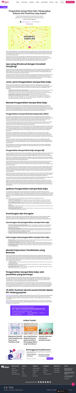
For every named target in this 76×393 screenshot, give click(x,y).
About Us (51, 2)
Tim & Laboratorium (47, 373)
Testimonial (14, 372)
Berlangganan (50, 358)
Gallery (17, 2)
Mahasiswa (45, 370)
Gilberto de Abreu (26, 22)
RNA (23, 372)
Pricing (37, 2)
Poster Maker (24, 2)
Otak (23, 368)
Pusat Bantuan (57, 372)
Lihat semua (24, 375)
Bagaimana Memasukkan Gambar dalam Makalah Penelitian (69, 372)
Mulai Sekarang (70, 2)
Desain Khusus (57, 370)
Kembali (4, 7)
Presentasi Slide (36, 368)
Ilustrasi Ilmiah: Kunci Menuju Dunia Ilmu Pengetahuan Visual (68, 369)
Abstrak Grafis (36, 370)
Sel (22, 370)
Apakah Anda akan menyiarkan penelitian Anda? (45, 338)
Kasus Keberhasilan (16, 373)
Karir (71, 389)
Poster (34, 373)
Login (62, 2)
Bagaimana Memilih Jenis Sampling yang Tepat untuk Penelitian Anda (15, 339)
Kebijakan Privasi (50, 389)
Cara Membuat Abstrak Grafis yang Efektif (69, 376)
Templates (31, 2)
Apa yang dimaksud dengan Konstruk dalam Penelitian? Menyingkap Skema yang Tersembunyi (30, 340)
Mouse (23, 373)
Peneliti (44, 372)
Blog (57, 2)
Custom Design (44, 2)
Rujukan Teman (15, 370)
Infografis (35, 372)
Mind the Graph (9, 295)
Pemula (44, 368)
